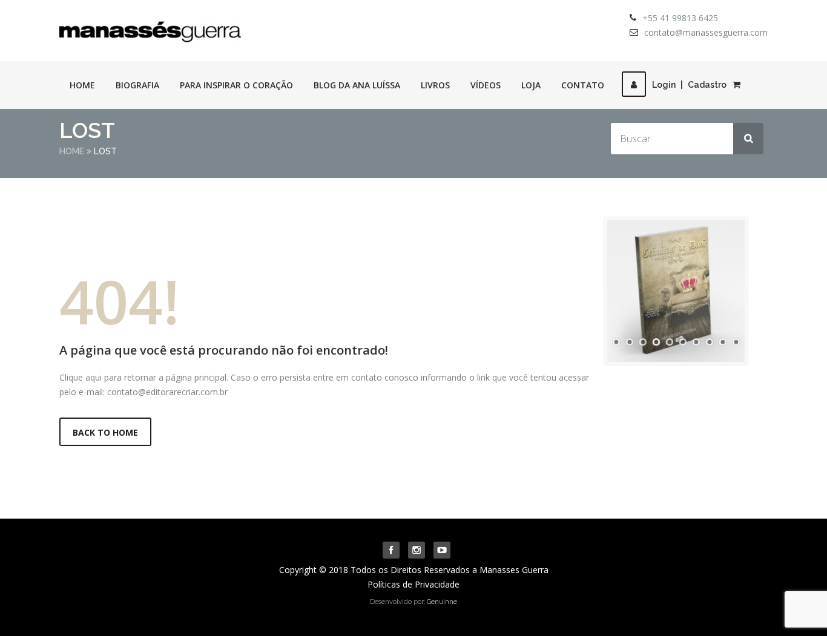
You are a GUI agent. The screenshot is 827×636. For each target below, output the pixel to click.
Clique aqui (80, 377)
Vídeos (485, 85)
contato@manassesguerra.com (706, 32)
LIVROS (435, 85)
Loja (531, 85)
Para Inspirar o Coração (236, 85)
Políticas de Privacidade (413, 584)
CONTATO (582, 85)
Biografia (137, 85)
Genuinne (442, 602)
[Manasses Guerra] (150, 28)
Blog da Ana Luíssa (357, 85)
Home (82, 85)
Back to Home (105, 432)
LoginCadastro (689, 85)
